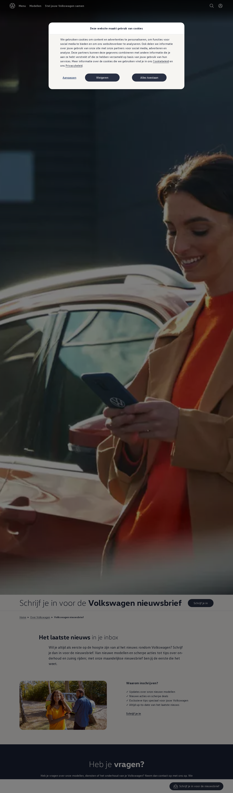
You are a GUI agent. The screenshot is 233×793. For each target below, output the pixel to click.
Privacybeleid (74, 65)
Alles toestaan (149, 77)
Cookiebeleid (161, 61)
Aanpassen (69, 77)
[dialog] (116, 396)
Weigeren (102, 77)
